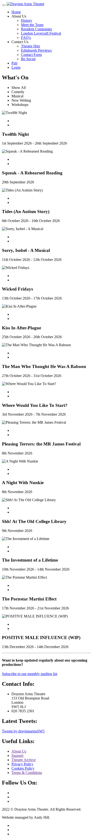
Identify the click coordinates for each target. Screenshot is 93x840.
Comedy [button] (17, 92)
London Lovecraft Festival (41, 33)
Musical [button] (17, 96)
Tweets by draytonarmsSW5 (23, 731)
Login (16, 67)
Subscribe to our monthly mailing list (29, 674)
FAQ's (26, 38)
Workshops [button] (19, 105)
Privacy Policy (22, 764)
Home (16, 12)
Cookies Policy (22, 768)
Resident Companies (36, 29)
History (26, 20)
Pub (14, 63)
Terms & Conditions (26, 773)
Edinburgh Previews (36, 50)
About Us (18, 751)
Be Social (28, 59)
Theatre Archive (23, 760)
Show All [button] (18, 88)
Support (17, 756)
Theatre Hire (30, 46)
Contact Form (31, 55)
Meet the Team (32, 25)
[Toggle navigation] (4, 5)
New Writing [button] (21, 100)
